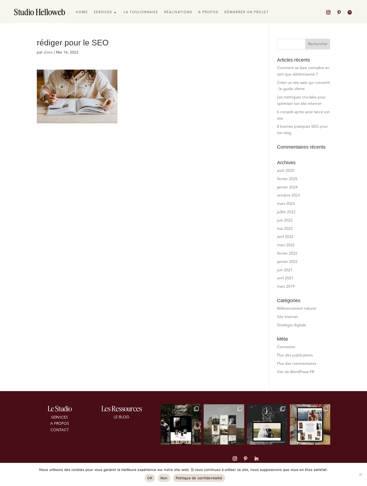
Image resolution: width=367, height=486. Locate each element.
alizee (48, 52)
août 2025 (285, 171)
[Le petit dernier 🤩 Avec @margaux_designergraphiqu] (267, 424)
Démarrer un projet (246, 12)
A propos (208, 12)
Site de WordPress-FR (295, 372)
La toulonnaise (141, 12)
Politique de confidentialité (199, 478)
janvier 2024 (287, 187)
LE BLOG (121, 417)
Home (82, 12)
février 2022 (287, 253)
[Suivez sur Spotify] (350, 12)
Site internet (287, 317)
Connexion (286, 347)
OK (149, 478)
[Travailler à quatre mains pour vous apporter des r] (224, 424)
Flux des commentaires (296, 364)
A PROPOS (59, 424)
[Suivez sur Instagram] (328, 12)
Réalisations (178, 12)
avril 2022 (285, 237)
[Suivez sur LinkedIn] (256, 458)
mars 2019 (286, 286)
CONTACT (60, 430)
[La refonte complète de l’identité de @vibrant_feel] (181, 424)
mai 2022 (285, 229)
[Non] (360, 474)
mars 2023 (286, 204)
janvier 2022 (287, 262)
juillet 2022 (286, 212)
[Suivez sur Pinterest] (339, 12)
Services (103, 12)
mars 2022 (286, 245)
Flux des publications (295, 355)
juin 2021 (285, 270)
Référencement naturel (296, 308)
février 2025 (287, 179)
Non (164, 478)
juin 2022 (285, 220)
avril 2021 (285, 278)
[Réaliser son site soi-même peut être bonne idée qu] (310, 424)
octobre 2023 (288, 195)
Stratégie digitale (291, 325)
